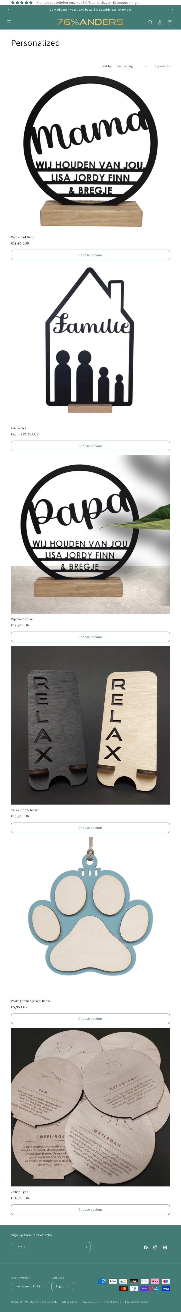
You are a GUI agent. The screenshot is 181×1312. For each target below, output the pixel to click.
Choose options (90, 255)
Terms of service (111, 1301)
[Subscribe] (85, 1247)
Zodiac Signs (19, 1192)
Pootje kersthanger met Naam (30, 1001)
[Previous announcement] (8, 10)
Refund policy (69, 1301)
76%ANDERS (27, 1301)
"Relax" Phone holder (25, 810)
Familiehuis (18, 428)
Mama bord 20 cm (22, 237)
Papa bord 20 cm (22, 619)
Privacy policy (90, 1301)
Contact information (137, 1301)
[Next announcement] (172, 10)
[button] (9, 22)
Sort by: (107, 66)
